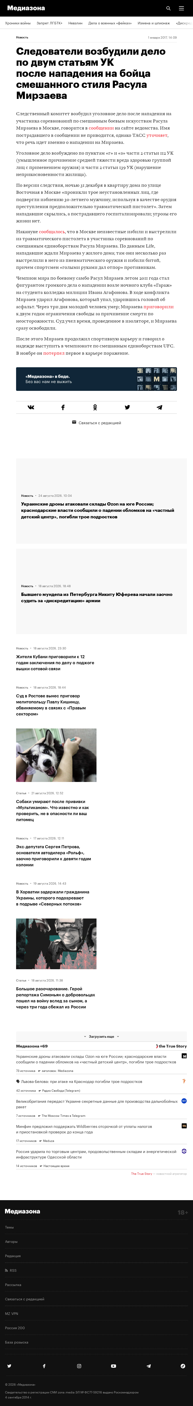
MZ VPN (11, 1313)
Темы (9, 1227)
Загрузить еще (101, 1036)
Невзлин (75, 22)
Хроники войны (18, 22)
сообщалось (52, 232)
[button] (181, 8)
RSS (12, 1270)
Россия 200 (15, 1327)
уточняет (157, 136)
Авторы (11, 1241)
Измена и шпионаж (154, 22)
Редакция (13, 1255)
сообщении (101, 128)
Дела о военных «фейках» (110, 22)
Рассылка (13, 1284)
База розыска (16, 1341)
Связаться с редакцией (100, 422)
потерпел (54, 353)
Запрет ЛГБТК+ (49, 22)
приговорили (158, 307)
